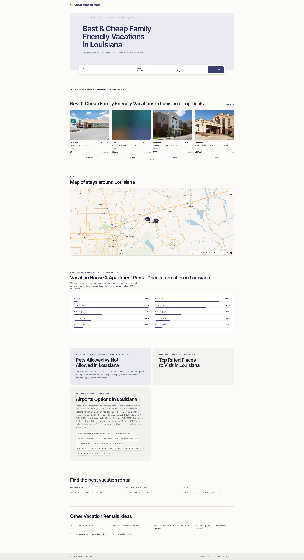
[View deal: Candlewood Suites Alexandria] (172, 125)
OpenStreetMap (224, 253)
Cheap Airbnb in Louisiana (122, 534)
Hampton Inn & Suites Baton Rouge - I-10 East (212, 145)
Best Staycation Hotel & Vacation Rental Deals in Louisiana (172, 527)
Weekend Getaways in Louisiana (82, 526)
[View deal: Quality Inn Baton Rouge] (89, 125)
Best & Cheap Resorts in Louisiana (125, 526)
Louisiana (104, 18)
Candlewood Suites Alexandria (165, 145)
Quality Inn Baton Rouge (79, 145)
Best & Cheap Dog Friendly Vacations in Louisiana (211, 527)
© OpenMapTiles (206, 253)
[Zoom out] (231, 194)
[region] (152, 221)
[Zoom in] (231, 191)
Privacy (202, 556)
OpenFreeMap (196, 253)
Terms (210, 556)
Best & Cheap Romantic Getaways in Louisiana (88, 534)
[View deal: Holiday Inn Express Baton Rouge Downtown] (131, 125)
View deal (90, 157)
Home (84, 18)
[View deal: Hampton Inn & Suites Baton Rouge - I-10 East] (214, 125)
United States (93, 18)
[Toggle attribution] (231, 252)
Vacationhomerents (87, 4)
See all (230, 105)
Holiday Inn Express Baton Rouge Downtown (129, 145)
